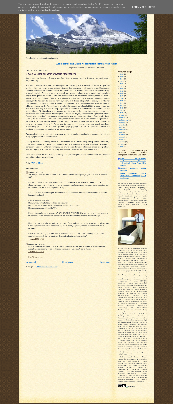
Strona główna (67, 262)
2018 (122, 93)
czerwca (122, 129)
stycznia (122, 142)
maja (121, 132)
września (122, 122)
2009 (122, 144)
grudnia (122, 115)
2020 (122, 88)
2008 (122, 146)
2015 (122, 100)
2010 (122, 113)
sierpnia (122, 125)
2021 (122, 86)
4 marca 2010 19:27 (36, 252)
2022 (122, 84)
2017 (122, 96)
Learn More (139, 7)
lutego (121, 139)
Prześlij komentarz (35, 257)
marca (121, 137)
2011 (122, 110)
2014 (122, 103)
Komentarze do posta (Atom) (47, 267)
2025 (122, 76)
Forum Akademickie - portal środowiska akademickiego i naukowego (133, 176)
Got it (151, 7)
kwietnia (122, 134)
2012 (122, 108)
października (123, 120)
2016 (122, 98)
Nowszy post (31, 262)
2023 (122, 81)
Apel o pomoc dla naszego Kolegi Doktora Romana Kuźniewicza (86, 64)
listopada (122, 117)
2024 (122, 79)
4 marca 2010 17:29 (36, 239)
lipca (121, 127)
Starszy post (104, 262)
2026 (122, 74)
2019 (122, 91)
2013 (122, 105)
